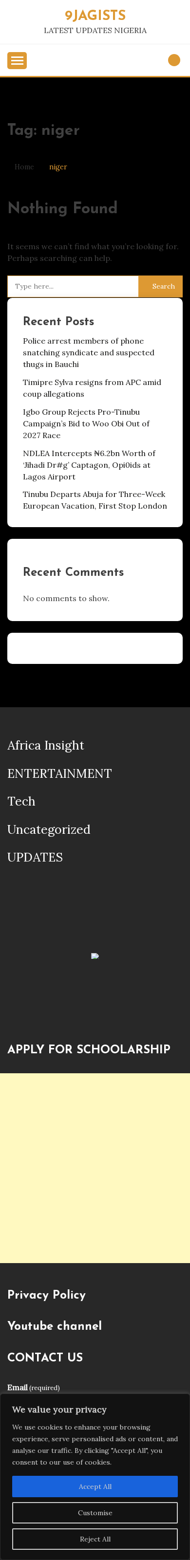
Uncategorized (49, 829)
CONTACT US (45, 1358)
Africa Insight (45, 745)
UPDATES (35, 857)
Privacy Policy (46, 1296)
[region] (95, 1477)
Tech (21, 801)
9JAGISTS (95, 16)
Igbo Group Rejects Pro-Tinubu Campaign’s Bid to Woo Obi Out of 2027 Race (86, 423)
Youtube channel (54, 1327)
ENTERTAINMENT (59, 773)
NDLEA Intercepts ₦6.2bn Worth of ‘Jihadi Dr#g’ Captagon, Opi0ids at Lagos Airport (89, 464)
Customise (95, 1512)
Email (33, 1387)
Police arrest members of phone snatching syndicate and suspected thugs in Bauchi (88, 352)
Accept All (95, 1486)
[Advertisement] (95, 1168)
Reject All (95, 1539)
